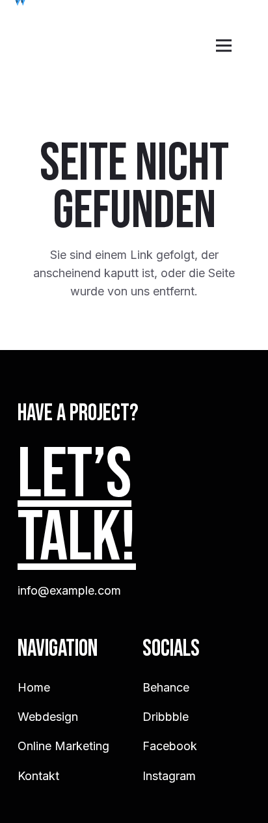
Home (34, 687)
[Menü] (224, 45)
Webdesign (48, 716)
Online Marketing (63, 746)
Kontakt (38, 776)
